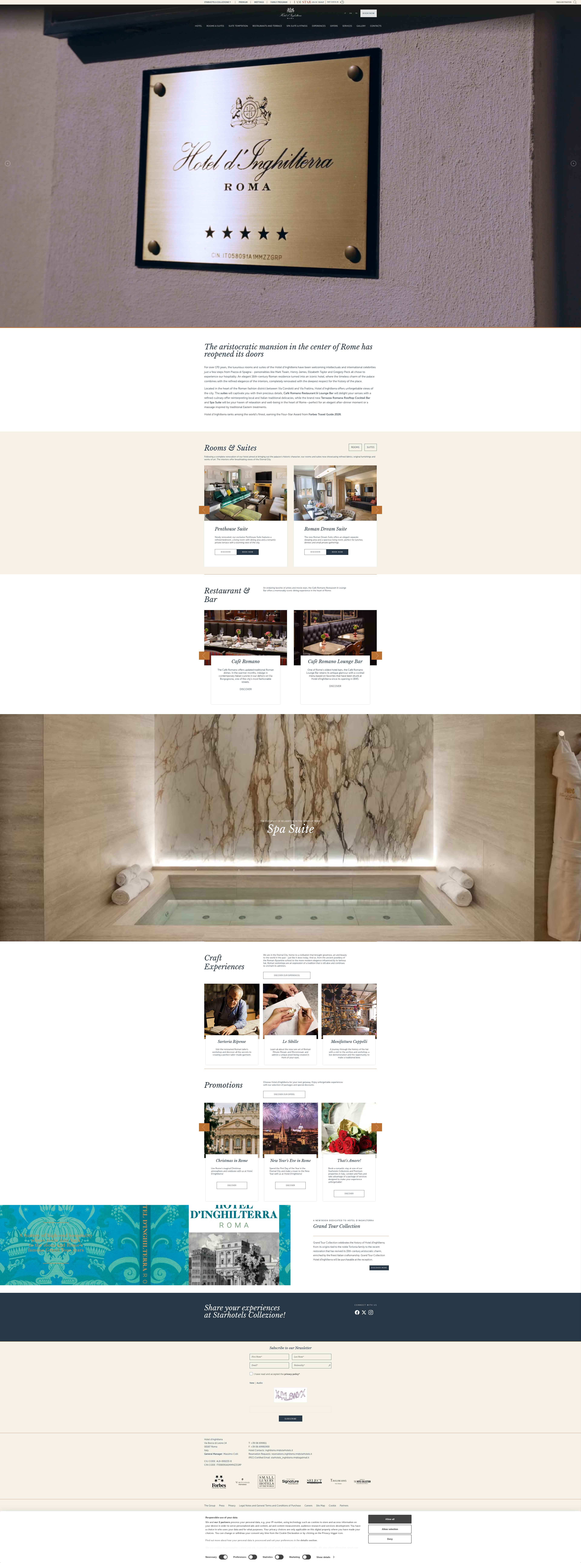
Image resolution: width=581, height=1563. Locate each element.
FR (356, 13)
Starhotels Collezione (216, 2)
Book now (368, 13)
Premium (243, 2)
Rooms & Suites (215, 26)
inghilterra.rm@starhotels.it (279, 1450)
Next (573, 164)
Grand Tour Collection (336, 1226)
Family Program (279, 2)
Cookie (332, 1505)
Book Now (247, 552)
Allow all (389, 1519)
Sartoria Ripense (232, 1041)
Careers (308, 1505)
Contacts (375, 26)
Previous (8, 164)
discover (226, 552)
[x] (364, 1313)
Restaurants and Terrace (267, 26)
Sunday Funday (231, 1160)
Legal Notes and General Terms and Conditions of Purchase (270, 1505)
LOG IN (314, 2)
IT (345, 13)
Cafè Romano (335, 661)
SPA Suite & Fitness (297, 26)
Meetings (259, 2)
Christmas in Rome (349, 1160)
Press (222, 1505)
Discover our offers (284, 1094)
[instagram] (370, 1313)
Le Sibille (290, 1041)
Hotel (198, 26)
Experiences (319, 26)
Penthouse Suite (321, 529)
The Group (209, 1505)
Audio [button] (260, 1382)
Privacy (231, 1505)
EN (351, 13)
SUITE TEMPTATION (238, 26)
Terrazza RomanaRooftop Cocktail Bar (246, 664)
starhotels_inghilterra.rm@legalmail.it (290, 1457)
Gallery (361, 26)
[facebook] (357, 1313)
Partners (344, 1505)
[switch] (252, 1557)
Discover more (379, 1268)
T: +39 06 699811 (258, 1443)
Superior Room (230, 529)
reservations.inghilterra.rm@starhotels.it (292, 1454)
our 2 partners (222, 1522)
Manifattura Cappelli (349, 1041)
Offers (334, 26)
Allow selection (390, 1529)
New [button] (252, 1382)
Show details (323, 1557)
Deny (390, 1539)
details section (308, 1540)
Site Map (320, 1505)
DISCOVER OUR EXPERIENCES (287, 975)
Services (347, 26)
